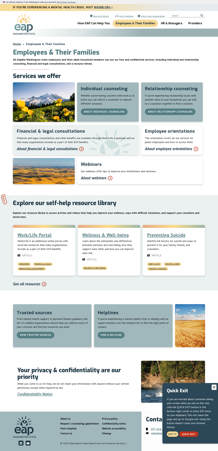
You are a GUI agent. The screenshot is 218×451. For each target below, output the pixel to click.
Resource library (101, 16)
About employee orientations (168, 148)
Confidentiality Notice (34, 394)
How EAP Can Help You (94, 23)
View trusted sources (35, 335)
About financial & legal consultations (47, 148)
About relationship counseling (170, 111)
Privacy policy (110, 418)
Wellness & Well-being (105, 235)
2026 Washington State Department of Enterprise (93, 443)
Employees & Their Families (135, 23)
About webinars (93, 178)
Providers (195, 23)
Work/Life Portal (34, 235)
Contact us (66, 433)
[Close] (214, 387)
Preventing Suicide (166, 235)
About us (65, 418)
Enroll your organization (153, 16)
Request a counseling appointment (79, 423)
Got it (172, 434)
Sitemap (106, 433)
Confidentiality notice (114, 423)
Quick (188, 434)
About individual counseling (104, 111)
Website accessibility (114, 428)
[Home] (24, 24)
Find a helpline (126, 16)
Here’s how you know (66, 2)
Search (202, 15)
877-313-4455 (159, 429)
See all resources (26, 284)
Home (17, 44)
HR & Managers (171, 23)
